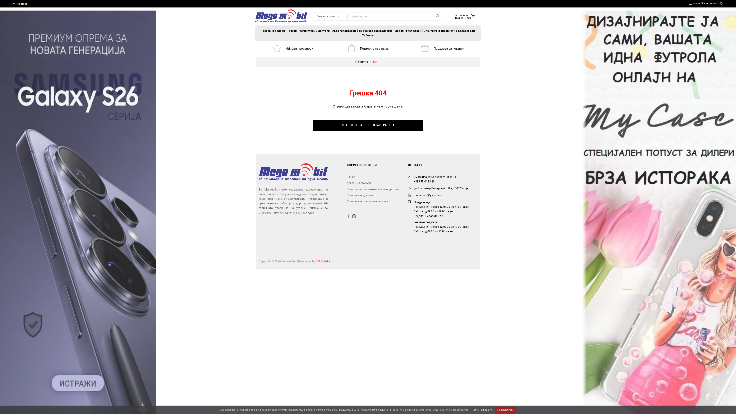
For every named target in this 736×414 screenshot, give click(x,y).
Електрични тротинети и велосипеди (449, 31)
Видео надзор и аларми (375, 31)
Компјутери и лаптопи (314, 31)
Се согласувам (505, 409)
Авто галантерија (344, 31)
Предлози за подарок (449, 48)
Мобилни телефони (407, 31)
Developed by (314, 261)
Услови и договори (359, 183)
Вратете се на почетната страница (368, 125)
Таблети (368, 35)
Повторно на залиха (374, 48)
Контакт (22, 3)
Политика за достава (360, 195)
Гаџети (292, 31)
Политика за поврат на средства (367, 201)
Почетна (361, 62)
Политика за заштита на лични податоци (373, 189)
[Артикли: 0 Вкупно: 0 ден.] (473, 16)
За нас (351, 176)
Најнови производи (299, 48)
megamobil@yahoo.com (429, 195)
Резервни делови (273, 31)
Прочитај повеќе (482, 409)
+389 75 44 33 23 (424, 181)
